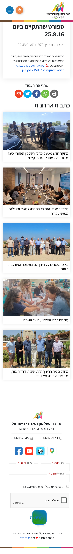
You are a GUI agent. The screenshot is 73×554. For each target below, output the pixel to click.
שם (57, 462)
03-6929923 (49, 438)
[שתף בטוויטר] (28, 94)
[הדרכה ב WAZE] (40, 451)
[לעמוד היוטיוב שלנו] (29, 451)
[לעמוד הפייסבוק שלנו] (19, 451)
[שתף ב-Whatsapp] (45, 94)
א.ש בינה (24, 538)
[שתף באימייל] (19, 94)
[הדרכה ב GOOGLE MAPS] (51, 451)
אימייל (55, 473)
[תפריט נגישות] (19, 10)
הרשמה (37, 517)
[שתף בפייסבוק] (36, 94)
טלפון (24, 462)
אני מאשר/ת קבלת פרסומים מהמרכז (44, 487)
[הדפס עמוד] (54, 94)
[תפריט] (10, 10)
